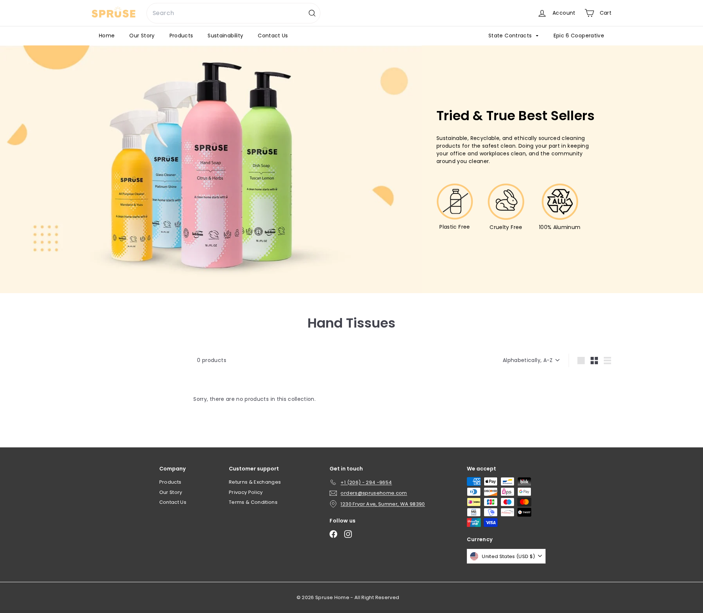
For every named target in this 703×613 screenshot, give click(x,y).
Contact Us (273, 35)
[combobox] (233, 13)
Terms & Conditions (253, 502)
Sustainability (225, 35)
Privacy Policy (246, 492)
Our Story (142, 35)
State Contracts (510, 35)
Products (181, 35)
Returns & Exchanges (255, 482)
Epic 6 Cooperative (579, 35)
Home (107, 35)
